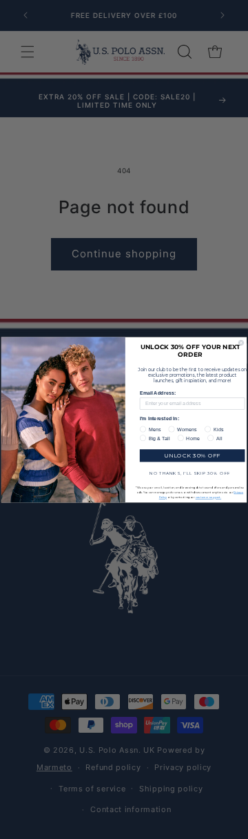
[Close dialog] (241, 342)
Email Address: (158, 392)
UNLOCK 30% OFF (192, 455)
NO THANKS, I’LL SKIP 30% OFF (189, 473)
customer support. (208, 497)
